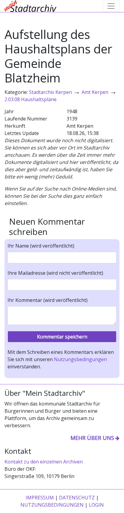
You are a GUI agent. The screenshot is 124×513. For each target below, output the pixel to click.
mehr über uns (92, 437)
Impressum (40, 497)
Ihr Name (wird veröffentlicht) (41, 245)
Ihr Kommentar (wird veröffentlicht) (48, 300)
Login (96, 505)
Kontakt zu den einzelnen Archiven (44, 461)
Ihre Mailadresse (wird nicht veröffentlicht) (55, 273)
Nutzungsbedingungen (80, 359)
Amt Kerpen (95, 92)
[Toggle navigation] (111, 6)
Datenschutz (77, 497)
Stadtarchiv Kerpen (50, 92)
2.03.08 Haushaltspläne (31, 99)
